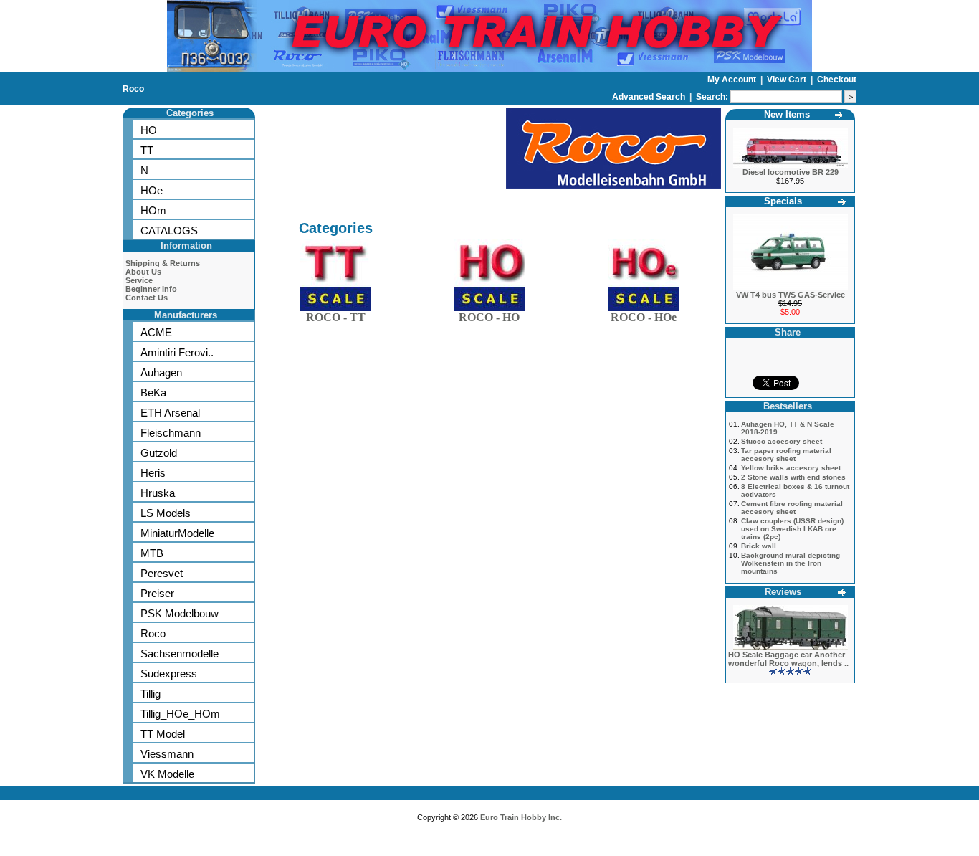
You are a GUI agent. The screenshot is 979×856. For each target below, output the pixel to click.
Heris (153, 473)
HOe (151, 190)
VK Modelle (167, 774)
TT (146, 150)
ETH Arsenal (170, 412)
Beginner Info (151, 289)
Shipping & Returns (162, 263)
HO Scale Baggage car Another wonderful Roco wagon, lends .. (788, 658)
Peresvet (161, 573)
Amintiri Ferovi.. (177, 352)
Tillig (150, 694)
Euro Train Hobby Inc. (521, 817)
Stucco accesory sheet (781, 441)
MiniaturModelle (177, 533)
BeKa (153, 392)
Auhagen (161, 372)
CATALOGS (169, 230)
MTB (151, 553)
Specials (783, 201)
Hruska (157, 493)
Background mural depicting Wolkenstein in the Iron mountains (790, 563)
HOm (153, 210)
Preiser (157, 593)
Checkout (836, 80)
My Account (732, 80)
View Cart (787, 80)
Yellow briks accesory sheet (791, 468)
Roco (133, 89)
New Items (787, 114)
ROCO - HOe (644, 317)
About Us (143, 271)
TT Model (162, 734)
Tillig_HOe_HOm (180, 714)
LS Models (165, 513)
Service (139, 280)
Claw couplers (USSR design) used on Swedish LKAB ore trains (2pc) (792, 529)
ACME (156, 332)
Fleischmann (170, 433)
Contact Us (146, 297)
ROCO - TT (336, 317)
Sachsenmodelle (179, 653)
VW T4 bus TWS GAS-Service (790, 294)
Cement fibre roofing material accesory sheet (792, 507)
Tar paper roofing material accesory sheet (786, 454)
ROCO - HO (489, 317)
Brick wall (758, 546)
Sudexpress (168, 673)
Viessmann (167, 754)
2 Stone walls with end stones (793, 477)
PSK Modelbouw (179, 613)
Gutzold (158, 453)
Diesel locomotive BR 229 (790, 172)
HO (148, 130)
